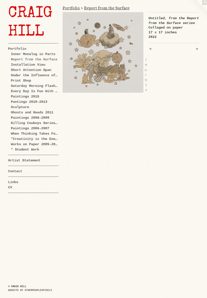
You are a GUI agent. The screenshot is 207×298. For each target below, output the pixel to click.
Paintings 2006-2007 (30, 128)
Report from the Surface (34, 59)
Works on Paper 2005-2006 (35, 144)
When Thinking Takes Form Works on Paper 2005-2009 (35, 134)
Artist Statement (24, 160)
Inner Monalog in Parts (33, 54)
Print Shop (21, 81)
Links (13, 182)
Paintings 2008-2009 (30, 118)
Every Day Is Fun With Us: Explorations (35, 91)
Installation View (28, 65)
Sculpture (20, 107)
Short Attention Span (31, 70)
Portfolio (17, 49)
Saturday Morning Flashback (35, 86)
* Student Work (25, 149)
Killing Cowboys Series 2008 (35, 123)
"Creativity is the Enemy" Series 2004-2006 (35, 139)
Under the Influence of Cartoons (35, 75)
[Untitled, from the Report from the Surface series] (103, 52)
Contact (15, 171)
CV (10, 187)
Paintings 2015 (25, 96)
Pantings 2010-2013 (29, 102)
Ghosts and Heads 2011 (32, 112)
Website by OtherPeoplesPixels (30, 290)
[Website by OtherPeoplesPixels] (197, 10)
